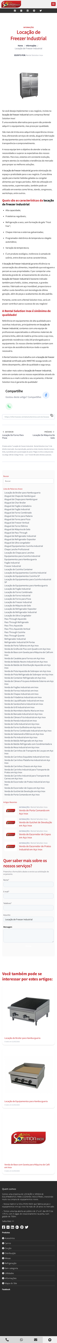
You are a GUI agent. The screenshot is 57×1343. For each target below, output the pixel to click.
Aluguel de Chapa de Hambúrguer (20, 496)
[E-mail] (35, 1340)
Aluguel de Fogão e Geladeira (17, 506)
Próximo (48, 432)
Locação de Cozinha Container (18, 569)
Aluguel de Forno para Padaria (18, 516)
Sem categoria (11, 1268)
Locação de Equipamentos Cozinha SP (22, 576)
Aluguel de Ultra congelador (17, 542)
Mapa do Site (10, 1283)
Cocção (7, 1248)
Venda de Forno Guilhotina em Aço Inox (22, 727)
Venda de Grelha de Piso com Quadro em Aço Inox (27, 648)
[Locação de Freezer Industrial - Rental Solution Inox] (11, 4)
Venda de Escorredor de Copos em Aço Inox (24, 787)
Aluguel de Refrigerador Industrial (20, 536)
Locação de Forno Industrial (17, 595)
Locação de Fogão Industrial (17, 588)
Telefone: (7, 903)
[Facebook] (15, 10)
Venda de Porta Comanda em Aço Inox (22, 794)
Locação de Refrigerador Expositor (20, 608)
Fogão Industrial (12, 562)
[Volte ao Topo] (50, 1340)
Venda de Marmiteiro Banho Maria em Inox (24, 710)
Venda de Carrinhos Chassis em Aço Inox (23, 766)
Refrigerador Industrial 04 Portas (19, 642)
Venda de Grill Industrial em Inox (19, 707)
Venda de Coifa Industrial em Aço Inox (21, 724)
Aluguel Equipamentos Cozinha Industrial (23, 546)
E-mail (6, 891)
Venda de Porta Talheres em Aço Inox (21, 645)
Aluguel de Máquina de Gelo (17, 529)
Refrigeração (10, 1263)
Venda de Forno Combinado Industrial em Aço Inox (27, 730)
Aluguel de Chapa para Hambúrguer (21, 499)
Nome (6, 880)
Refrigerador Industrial (15, 638)
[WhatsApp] (9, 406)
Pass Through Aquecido (15, 618)
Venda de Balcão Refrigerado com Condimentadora (28, 744)
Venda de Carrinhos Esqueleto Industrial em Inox (27, 756)
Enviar (28, 946)
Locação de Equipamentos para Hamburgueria (26, 585)
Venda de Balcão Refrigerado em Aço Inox (23, 740)
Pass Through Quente (14, 635)
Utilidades (9, 1273)
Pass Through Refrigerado (16, 622)
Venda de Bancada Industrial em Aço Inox (23, 714)
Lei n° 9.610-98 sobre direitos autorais (38, 455)
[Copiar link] (52, 415)
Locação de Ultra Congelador (17, 615)
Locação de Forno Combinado (18, 592)
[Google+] (17, 1227)
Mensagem (7, 927)
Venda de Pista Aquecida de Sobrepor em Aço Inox (27, 671)
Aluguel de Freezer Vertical (16, 522)
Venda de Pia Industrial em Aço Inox (20, 737)
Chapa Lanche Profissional (16, 549)
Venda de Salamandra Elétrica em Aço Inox (24, 734)
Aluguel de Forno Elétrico (16, 526)
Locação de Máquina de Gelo (17, 605)
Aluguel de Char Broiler (15, 502)
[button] (53, 4)
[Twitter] (41, 10)
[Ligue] (7, 1340)
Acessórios (9, 1238)
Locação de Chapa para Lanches (19, 552)
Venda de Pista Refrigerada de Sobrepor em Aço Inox (28, 674)
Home (20, 45)
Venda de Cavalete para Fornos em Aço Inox (24, 658)
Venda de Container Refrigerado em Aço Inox (25, 677)
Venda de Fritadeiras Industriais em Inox (23, 697)
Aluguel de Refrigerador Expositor (20, 539)
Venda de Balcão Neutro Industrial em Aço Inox (26, 661)
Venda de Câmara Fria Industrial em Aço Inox (25, 717)
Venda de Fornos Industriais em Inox (21, 690)
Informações (31, 45)
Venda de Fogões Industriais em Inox (21, 687)
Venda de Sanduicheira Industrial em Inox (23, 704)
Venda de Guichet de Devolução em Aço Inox (24, 791)
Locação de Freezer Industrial (18, 602)
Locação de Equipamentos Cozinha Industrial (25, 572)
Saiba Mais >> (8, 1221)
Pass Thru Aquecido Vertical (17, 628)
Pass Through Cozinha (14, 632)
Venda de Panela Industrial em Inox (20, 720)
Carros (7, 1243)
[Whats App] (21, 1340)
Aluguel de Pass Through (15, 532)
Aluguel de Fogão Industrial (17, 509)
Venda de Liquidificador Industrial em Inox (24, 700)
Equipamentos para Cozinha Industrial (22, 556)
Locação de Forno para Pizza (17, 598)
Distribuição (10, 1253)
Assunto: (7, 915)
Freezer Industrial (12, 566)
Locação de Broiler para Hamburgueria (22, 492)
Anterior (9, 432)
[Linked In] (27, 10)
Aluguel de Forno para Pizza (17, 519)
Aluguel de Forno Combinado (18, 512)
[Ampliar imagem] (28, 86)
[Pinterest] (34, 10)
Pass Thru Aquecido (13, 625)
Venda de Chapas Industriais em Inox (21, 693)
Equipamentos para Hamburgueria (20, 559)
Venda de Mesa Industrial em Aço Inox (21, 747)
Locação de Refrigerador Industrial (20, 612)
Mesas (7, 1258)
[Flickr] (21, 10)
